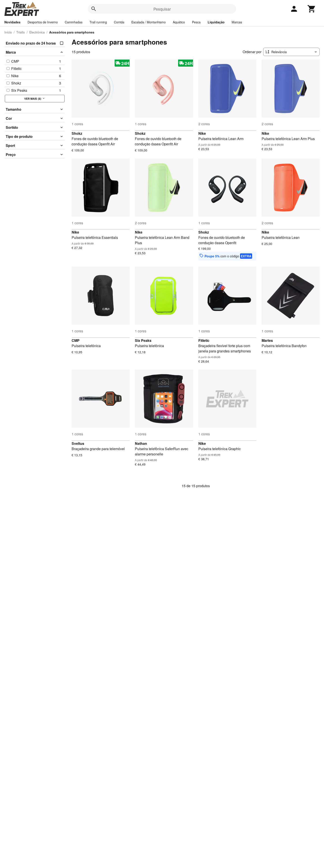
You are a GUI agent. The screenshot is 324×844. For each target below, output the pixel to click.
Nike (202, 133)
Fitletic (203, 340)
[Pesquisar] (94, 9)
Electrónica (37, 32)
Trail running (98, 22)
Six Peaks (143, 340)
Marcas (237, 22)
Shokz (77, 133)
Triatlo (20, 32)
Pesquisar (162, 9)
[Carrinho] (311, 8)
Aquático (179, 22)
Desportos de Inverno (43, 22)
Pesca (196, 22)
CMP (76, 340)
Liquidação (216, 22)
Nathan (141, 443)
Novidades (12, 22)
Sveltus (78, 443)
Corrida (119, 22)
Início (8, 32)
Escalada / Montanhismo (148, 22)
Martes (267, 340)
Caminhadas (73, 22)
